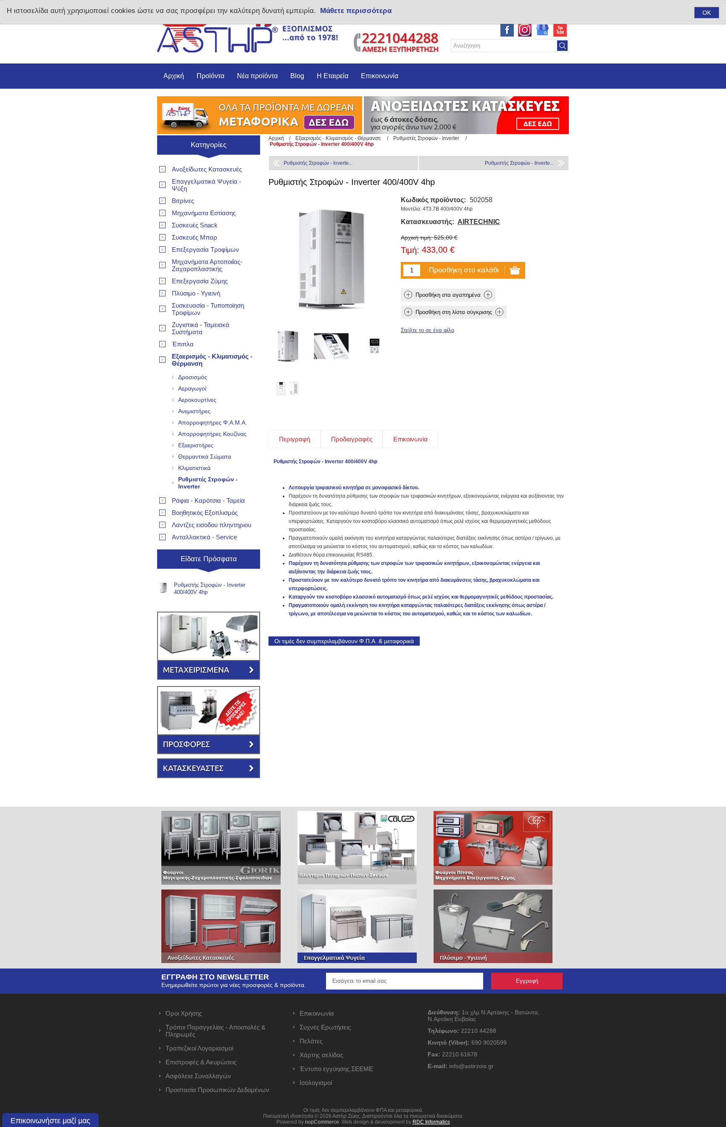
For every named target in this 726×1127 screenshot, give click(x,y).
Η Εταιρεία (332, 75)
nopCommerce (322, 1122)
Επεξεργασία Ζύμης (200, 281)
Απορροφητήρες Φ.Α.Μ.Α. (212, 422)
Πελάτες (311, 1041)
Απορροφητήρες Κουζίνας (212, 433)
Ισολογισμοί (316, 1082)
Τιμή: (410, 250)
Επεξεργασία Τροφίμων (205, 249)
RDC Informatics (431, 1122)
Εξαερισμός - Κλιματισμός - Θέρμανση (212, 360)
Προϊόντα (210, 75)
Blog (297, 75)
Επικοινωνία (379, 75)
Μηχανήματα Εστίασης (204, 212)
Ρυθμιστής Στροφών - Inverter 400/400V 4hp (209, 588)
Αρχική (173, 75)
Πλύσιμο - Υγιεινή (196, 293)
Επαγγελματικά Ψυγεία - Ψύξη (206, 185)
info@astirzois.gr (471, 1066)
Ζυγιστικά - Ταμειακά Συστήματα (200, 328)
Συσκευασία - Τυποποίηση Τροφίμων (208, 309)
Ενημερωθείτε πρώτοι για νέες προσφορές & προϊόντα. (233, 985)
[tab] (294, 439)
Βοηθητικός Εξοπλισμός (205, 512)
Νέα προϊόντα (257, 75)
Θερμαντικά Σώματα (204, 456)
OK (706, 12)
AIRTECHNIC (479, 221)
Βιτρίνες (183, 200)
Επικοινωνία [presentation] (410, 439)
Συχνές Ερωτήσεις (325, 1027)
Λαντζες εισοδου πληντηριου (211, 524)
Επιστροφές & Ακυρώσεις (201, 1062)
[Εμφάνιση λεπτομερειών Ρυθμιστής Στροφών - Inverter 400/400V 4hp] (288, 346)
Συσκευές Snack (195, 225)
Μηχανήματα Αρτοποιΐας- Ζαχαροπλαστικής (207, 265)
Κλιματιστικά (194, 468)
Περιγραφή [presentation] (294, 439)
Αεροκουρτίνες (197, 399)
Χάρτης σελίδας (321, 1054)
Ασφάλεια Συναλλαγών (198, 1075)
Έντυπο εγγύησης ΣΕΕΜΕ (336, 1068)
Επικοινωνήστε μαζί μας (50, 1120)
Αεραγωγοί (192, 388)
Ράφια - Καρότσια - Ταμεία (208, 500)
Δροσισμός (192, 377)
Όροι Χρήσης (184, 1013)
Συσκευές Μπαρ (194, 237)
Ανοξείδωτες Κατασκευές (207, 169)
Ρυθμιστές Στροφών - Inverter (208, 483)
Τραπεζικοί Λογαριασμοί (199, 1048)
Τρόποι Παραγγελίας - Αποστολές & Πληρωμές (216, 1031)
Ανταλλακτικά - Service (204, 537)
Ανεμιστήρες (194, 411)
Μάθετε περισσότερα (356, 11)
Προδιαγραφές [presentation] (351, 439)
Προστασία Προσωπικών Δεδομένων (217, 1089)
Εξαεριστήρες (195, 445)
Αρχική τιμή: (416, 237)
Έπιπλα (183, 344)
